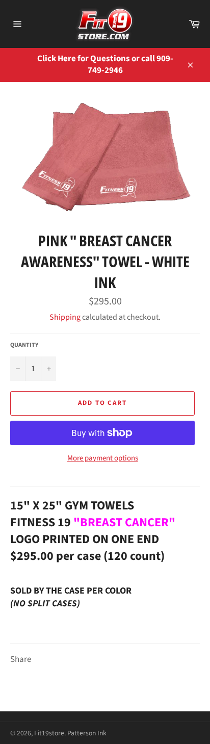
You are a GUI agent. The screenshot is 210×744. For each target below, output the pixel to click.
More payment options (102, 458)
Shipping (65, 317)
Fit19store (49, 733)
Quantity (24, 345)
